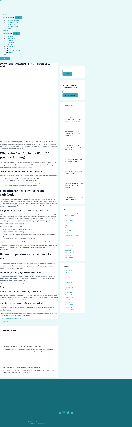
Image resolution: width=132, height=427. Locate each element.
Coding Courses (13, 22)
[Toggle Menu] (18, 17)
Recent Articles (68, 106)
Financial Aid (12, 40)
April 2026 (68, 280)
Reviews (10, 36)
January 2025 (69, 307)
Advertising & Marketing (71, 213)
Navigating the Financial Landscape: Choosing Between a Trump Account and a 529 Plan (73, 119)
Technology (11, 46)
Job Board (11, 52)
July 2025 (67, 300)
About (5, 54)
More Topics (7, 33)
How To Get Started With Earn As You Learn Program (21, 368)
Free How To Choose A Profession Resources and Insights (23, 346)
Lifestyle (10, 48)
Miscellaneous (69, 245)
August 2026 (68, 270)
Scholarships (12, 38)
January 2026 (69, 287)
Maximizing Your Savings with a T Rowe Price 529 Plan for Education (74, 185)
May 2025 (67, 302)
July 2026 (67, 272)
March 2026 (68, 282)
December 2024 (69, 309)
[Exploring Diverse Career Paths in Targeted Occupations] (67, 168)
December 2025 (69, 290)
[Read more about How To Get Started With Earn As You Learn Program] (8, 364)
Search (64, 69)
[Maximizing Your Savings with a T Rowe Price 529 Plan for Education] (67, 180)
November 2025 (69, 292)
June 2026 (68, 275)
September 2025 (69, 297)
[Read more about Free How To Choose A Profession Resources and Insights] (8, 343)
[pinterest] (68, 413)
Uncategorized (69, 257)
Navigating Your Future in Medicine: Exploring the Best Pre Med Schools (73, 147)
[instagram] (64, 413)
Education (11, 42)
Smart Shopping (69, 252)
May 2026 (67, 277)
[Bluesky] (72, 413)
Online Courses (8, 17)
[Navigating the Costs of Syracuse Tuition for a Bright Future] (67, 194)
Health (10, 44)
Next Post (3, 323)
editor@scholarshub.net (66, 411)
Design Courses (12, 24)
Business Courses (13, 20)
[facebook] (60, 413)
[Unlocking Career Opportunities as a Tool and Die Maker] (67, 156)
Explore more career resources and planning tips (13, 283)
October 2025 (68, 295)
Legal (66, 240)
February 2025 (69, 304)
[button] (14, 17)
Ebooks (5, 30)
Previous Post (4, 321)
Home (5, 14)
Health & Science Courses (12, 27)
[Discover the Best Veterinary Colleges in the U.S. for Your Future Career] (67, 128)
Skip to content (4, 1)
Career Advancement (14, 50)
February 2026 (69, 285)
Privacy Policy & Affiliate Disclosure (37, 423)
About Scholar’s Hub (33, 421)
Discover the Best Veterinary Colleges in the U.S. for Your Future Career (72, 133)
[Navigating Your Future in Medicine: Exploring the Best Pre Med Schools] (67, 142)
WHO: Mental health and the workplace (10, 318)
